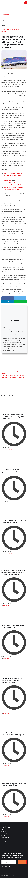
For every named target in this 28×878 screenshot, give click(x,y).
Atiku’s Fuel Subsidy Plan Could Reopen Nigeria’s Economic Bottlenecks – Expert (11, 680)
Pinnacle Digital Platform (7, 873)
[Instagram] (6, 866)
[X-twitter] (13, 866)
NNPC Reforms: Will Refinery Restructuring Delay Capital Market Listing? (12, 471)
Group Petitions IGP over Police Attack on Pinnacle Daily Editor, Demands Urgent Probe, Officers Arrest (13, 572)
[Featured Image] (14, 412)
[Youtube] (9, 866)
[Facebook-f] (2, 866)
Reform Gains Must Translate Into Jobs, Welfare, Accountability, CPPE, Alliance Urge (13, 416)
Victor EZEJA (14, 321)
